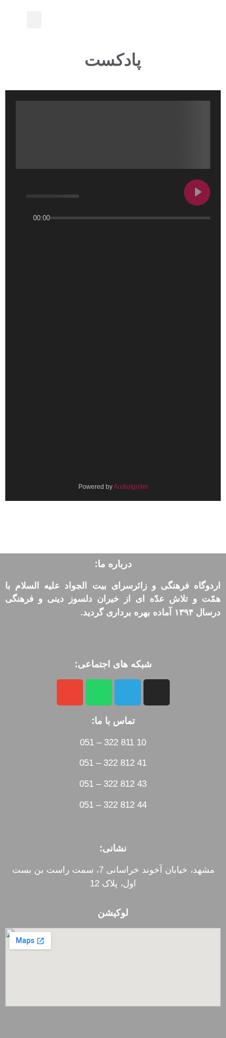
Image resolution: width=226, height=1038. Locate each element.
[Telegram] (128, 692)
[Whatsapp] (99, 692)
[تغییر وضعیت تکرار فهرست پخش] (199, 239)
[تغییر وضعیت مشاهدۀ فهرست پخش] (180, 239)
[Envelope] (70, 692)
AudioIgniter (131, 486)
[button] (34, 19)
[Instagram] (156, 692)
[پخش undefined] (197, 192)
